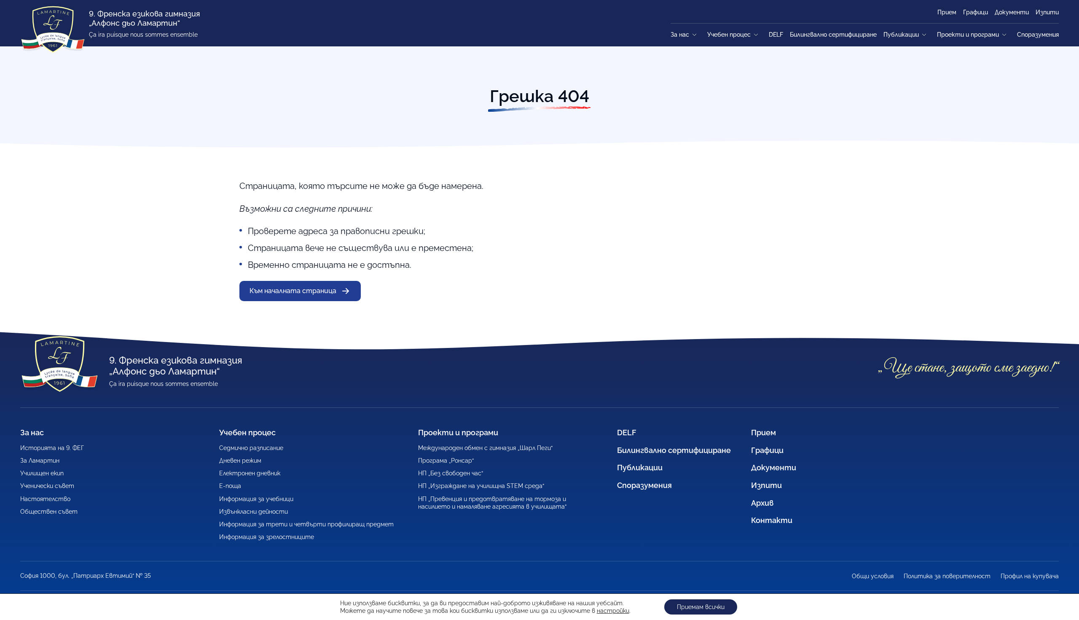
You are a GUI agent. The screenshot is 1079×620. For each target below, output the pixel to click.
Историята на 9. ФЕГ (52, 448)
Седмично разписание (251, 448)
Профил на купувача (1030, 576)
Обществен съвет (49, 511)
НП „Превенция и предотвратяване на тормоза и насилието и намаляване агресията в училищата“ (492, 503)
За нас (680, 34)
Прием (946, 12)
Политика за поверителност (947, 576)
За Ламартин (39, 460)
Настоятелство (45, 499)
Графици (975, 12)
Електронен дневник (249, 473)
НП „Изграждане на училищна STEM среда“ (481, 486)
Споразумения (1038, 34)
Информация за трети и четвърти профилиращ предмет (306, 524)
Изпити (1047, 12)
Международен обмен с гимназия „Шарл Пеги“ (485, 448)
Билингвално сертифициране (833, 34)
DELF (776, 34)
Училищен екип (42, 473)
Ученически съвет (47, 486)
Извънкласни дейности (253, 511)
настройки (613, 610)
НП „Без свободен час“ (450, 473)
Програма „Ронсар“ (446, 460)
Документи (1012, 12)
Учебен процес (729, 34)
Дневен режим (240, 460)
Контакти (771, 520)
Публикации (901, 34)
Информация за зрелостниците (266, 537)
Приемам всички (701, 607)
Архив (762, 503)
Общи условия (873, 576)
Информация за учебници (256, 499)
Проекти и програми (968, 34)
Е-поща (230, 486)
